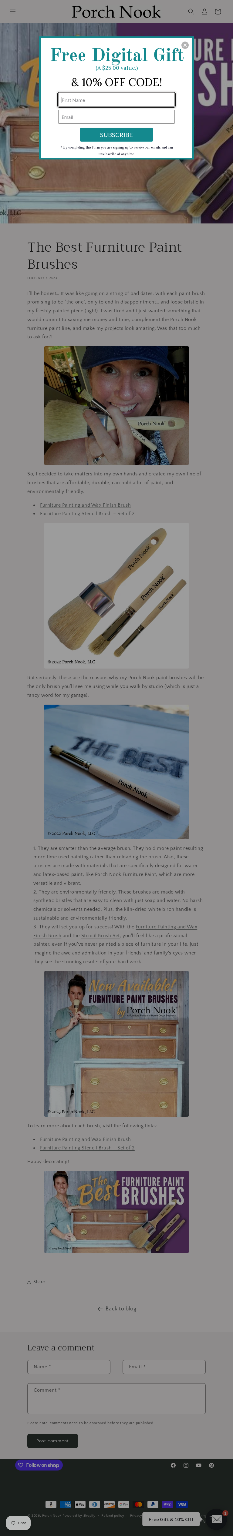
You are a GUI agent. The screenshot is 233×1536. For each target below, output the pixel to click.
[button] (185, 45)
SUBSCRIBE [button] (116, 134)
